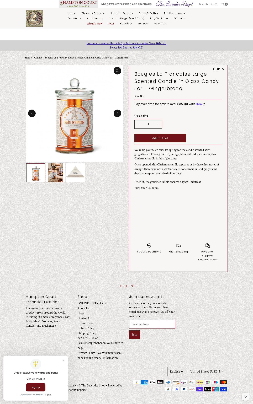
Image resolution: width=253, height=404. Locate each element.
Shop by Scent (120, 13)
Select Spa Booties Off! (126, 48)
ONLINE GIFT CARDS (92, 303)
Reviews (143, 23)
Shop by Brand (92, 13)
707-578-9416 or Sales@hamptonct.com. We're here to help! (100, 343)
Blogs (81, 313)
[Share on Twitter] (218, 69)
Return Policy (86, 328)
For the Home (174, 13)
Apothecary (95, 18)
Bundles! (126, 23)
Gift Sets (179, 18)
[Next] (117, 113)
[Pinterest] (132, 286)
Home (72, 13)
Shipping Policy (87, 333)
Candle (38, 58)
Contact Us (84, 318)
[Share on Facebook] (214, 69)
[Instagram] (126, 286)
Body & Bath (148, 13)
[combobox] (205, 4)
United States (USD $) (206, 372)
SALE (111, 23)
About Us (83, 308)
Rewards (160, 23)
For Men (74, 18)
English (175, 372)
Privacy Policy (86, 323)
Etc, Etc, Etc (158, 18)
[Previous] (32, 113)
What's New (95, 23)
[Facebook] (120, 286)
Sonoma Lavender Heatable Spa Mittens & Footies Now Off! (126, 43)
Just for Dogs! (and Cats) (126, 18)
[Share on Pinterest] (223, 69)
